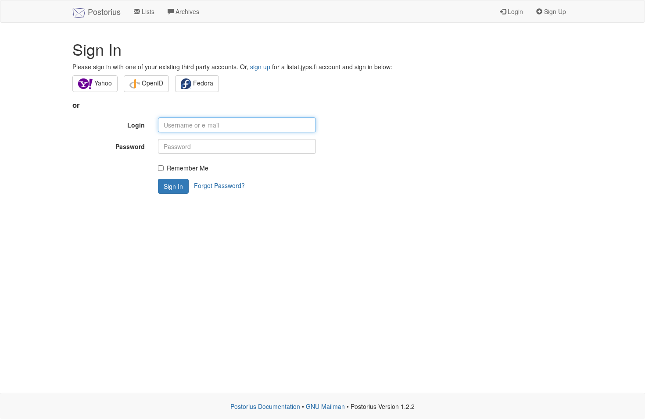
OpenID (151, 82)
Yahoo (102, 82)
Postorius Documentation (265, 406)
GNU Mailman (325, 406)
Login (514, 11)
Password (130, 146)
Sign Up (554, 11)
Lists (147, 11)
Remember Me (187, 167)
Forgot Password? (219, 185)
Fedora (202, 82)
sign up (260, 66)
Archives (186, 11)
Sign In (173, 186)
